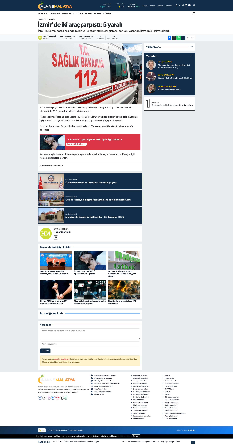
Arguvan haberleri (140, 383)
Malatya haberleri (140, 375)
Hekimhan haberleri (141, 397)
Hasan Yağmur (165, 62)
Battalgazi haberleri (141, 386)
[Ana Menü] (194, 13)
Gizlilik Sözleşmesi (172, 383)
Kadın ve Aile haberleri (142, 416)
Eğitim (107, 13)
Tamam (136, 436)
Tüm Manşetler (100, 389)
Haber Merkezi (62, 232)
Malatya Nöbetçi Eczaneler (105, 375)
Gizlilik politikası (124, 436)
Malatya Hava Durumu (103, 378)
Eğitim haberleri (171, 410)
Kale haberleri (138, 400)
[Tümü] (192, 47)
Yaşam (88, 13)
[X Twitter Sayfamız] (179, 5)
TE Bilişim (191, 430)
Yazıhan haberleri (140, 408)
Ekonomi (55, 13)
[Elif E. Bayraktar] (151, 77)
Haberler (42, 19)
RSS (43, 430)
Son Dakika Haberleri (102, 392)
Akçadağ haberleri (140, 378)
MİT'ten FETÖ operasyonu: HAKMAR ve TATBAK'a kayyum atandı (122, 273)
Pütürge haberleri (140, 405)
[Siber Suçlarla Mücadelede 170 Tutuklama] (124, 290)
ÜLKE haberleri (138, 419)
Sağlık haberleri (171, 405)
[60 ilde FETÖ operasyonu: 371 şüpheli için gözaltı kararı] (56, 290)
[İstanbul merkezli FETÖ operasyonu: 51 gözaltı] (90, 260)
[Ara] (194, 5)
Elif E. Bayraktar (166, 75)
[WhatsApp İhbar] (66, 398)
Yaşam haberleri (171, 408)
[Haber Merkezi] (46, 233)
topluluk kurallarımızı (62, 359)
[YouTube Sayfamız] (189, 5)
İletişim (167, 392)
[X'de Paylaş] (174, 38)
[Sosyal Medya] (56, 237)
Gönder (45, 351)
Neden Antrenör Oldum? (169, 90)
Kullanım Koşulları (171, 381)
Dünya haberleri (171, 419)
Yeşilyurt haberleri (140, 410)
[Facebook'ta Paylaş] (169, 38)
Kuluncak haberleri (140, 402)
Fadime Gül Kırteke (167, 87)
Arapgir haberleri (140, 381)
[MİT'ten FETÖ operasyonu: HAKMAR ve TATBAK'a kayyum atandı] (124, 260)
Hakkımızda (169, 378)
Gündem (42, 13)
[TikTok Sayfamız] (62, 398)
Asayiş (52, 19)
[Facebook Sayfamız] (176, 5)
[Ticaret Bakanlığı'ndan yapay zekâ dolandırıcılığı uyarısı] (90, 290)
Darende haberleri (140, 389)
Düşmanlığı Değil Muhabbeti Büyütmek (175, 78)
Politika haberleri (171, 402)
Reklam (167, 394)
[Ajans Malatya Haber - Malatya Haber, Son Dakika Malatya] (55, 5)
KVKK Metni (169, 389)
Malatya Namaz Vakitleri (103, 381)
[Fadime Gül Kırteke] (151, 88)
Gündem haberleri (172, 397)
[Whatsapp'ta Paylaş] (178, 38)
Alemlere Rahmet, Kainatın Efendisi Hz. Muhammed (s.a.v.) (174, 66)
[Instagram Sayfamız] (183, 5)
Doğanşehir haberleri (141, 392)
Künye (167, 375)
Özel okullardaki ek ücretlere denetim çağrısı (172, 105)
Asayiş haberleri (171, 416)
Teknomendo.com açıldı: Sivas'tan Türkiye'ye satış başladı (154, 442)
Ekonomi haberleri (172, 400)
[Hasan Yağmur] (151, 65)
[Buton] (183, 38)
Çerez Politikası (171, 386)
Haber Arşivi (99, 394)
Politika (78, 13)
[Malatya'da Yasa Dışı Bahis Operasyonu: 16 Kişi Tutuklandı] (56, 260)
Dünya (97, 13)
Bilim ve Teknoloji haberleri (175, 413)
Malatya (66, 13)
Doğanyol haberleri (140, 394)
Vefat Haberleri (139, 413)
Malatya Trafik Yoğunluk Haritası (107, 383)
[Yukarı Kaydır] (193, 442)
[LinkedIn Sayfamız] (186, 5)
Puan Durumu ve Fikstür (103, 386)
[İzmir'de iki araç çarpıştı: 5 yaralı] (90, 73)
